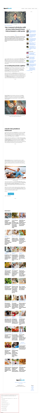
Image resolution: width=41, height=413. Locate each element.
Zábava (36, 8)
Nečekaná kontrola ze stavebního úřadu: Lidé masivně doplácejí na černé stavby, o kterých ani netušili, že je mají (31, 69)
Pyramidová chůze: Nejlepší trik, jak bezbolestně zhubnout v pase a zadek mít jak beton (15, 369)
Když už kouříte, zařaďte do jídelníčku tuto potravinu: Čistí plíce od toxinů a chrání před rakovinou (22, 337)
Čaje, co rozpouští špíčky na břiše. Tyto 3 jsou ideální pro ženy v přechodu (22, 288)
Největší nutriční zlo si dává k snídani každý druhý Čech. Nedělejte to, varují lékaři (8, 369)
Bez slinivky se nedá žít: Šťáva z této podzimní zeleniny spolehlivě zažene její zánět (8, 257)
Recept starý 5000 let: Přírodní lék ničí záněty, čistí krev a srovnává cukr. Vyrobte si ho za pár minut (15, 257)
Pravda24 (32, 389)
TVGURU (32, 388)
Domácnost (23, 8)
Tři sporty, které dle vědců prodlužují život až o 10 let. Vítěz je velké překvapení (22, 347)
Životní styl (33, 8)
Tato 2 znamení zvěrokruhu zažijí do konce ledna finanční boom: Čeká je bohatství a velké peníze (15, 29)
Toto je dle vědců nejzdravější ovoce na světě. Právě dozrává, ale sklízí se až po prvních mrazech (22, 241)
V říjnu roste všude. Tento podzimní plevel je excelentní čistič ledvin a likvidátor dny (8, 272)
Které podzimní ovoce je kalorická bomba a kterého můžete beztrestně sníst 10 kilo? (8, 305)
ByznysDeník (32, 390)
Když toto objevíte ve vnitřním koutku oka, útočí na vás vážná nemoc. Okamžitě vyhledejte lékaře (22, 306)
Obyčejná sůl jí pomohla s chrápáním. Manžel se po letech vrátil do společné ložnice (8, 222)
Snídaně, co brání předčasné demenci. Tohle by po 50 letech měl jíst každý (15, 240)
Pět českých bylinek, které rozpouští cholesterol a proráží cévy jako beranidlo (8, 288)
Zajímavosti (29, 8)
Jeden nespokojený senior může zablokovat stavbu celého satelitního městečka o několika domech (31, 61)
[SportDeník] (8, 8)
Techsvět (32, 386)
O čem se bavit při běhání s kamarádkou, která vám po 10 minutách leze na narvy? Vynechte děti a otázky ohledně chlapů (15, 224)
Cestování (26, 8)
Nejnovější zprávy (9, 25)
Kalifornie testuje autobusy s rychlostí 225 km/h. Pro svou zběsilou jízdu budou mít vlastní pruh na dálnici (31, 65)
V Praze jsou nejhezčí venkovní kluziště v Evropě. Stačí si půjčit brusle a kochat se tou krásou (31, 58)
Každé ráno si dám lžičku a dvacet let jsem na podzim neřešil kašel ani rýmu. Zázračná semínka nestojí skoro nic (15, 289)
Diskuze (6, 191)
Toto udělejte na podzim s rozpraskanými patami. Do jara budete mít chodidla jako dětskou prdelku (8, 241)
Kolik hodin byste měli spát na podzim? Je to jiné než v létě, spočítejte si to (8, 352)
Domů (5, 25)
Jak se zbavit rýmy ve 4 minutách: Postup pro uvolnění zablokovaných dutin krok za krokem (15, 273)
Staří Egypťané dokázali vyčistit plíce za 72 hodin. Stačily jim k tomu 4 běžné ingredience (15, 321)
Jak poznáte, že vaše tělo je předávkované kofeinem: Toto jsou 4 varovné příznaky (8, 321)
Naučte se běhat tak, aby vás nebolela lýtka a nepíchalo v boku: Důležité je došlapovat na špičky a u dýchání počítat (31, 47)
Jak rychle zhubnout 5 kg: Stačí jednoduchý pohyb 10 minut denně (8, 336)
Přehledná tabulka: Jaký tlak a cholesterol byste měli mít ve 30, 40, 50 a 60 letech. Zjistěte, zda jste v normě (15, 353)
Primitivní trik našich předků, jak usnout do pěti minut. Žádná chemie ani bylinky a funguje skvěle (22, 273)
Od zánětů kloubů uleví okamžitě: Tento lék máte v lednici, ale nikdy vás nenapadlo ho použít (22, 322)
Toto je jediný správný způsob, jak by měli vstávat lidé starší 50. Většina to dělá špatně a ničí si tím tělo (15, 306)
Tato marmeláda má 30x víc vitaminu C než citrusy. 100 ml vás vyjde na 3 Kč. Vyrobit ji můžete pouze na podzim (15, 337)
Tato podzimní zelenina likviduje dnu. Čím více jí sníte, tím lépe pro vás (22, 257)
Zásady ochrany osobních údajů (19, 382)
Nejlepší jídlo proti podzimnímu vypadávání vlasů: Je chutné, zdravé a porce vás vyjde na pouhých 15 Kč (22, 223)
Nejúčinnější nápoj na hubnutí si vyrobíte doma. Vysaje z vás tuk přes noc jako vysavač (22, 369)
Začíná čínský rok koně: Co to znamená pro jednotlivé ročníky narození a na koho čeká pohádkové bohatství (31, 54)
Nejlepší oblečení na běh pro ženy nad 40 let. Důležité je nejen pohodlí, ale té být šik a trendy (32, 43)
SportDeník (20, 383)
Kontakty (24, 382)
